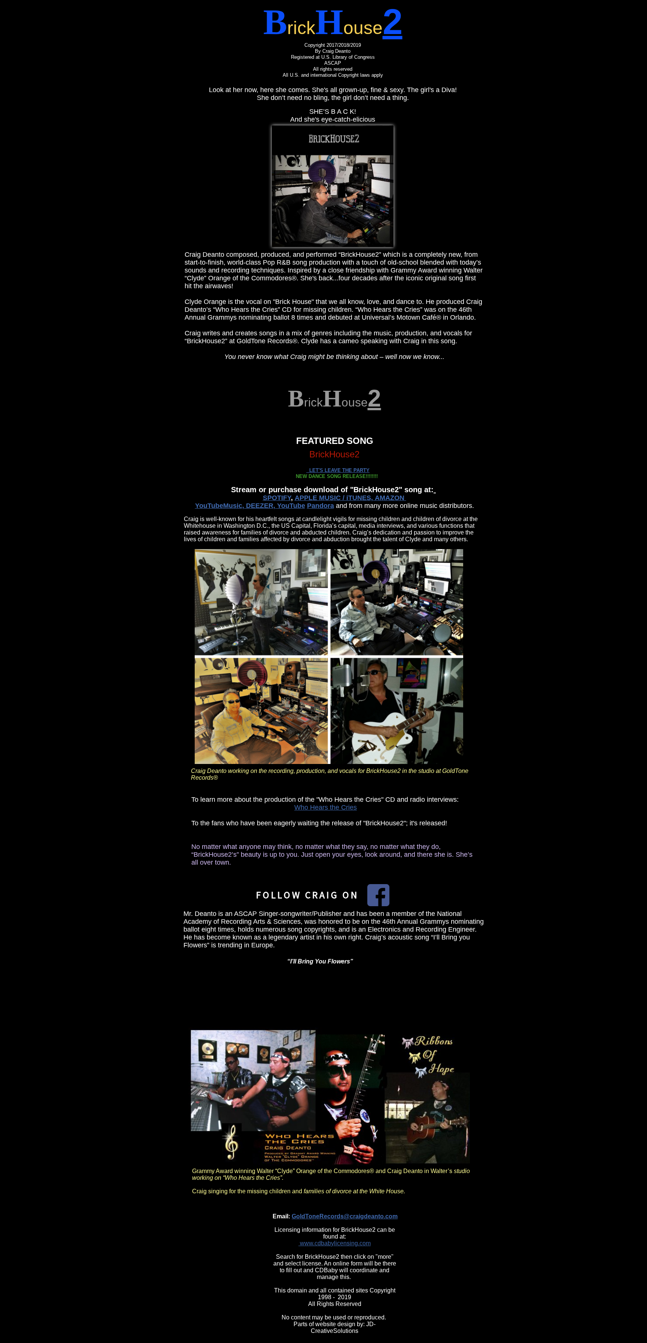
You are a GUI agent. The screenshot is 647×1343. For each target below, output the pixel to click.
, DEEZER (257, 505)
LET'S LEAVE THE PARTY (338, 470)
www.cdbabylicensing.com (334, 1243)
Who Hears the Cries (325, 807)
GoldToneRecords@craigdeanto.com (345, 1216)
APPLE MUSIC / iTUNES (333, 498)
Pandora (320, 505)
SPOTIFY (277, 498)
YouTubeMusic (218, 505)
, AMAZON (388, 498)
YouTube (291, 505)
